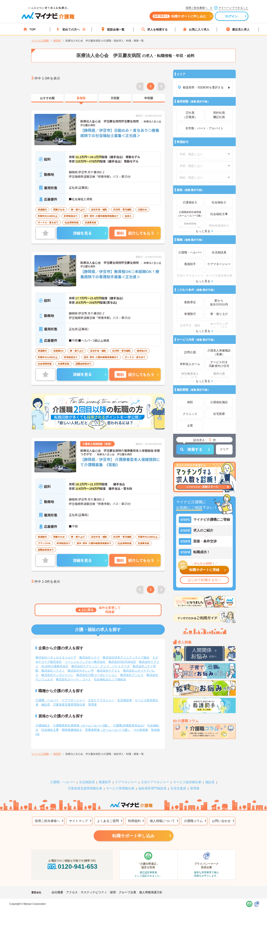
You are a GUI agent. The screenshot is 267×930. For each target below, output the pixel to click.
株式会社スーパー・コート (73, 679)
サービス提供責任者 (187, 782)
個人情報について (162, 821)
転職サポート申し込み (133, 835)
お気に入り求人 (199, 29)
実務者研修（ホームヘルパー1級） (108, 729)
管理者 (92, 704)
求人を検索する (157, 29)
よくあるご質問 (108, 821)
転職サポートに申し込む (180, 16)
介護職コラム (193, 821)
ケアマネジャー (126, 782)
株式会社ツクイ (89, 657)
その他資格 (141, 729)
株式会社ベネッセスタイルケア (55, 657)
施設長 (45, 704)
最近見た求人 (241, 29)
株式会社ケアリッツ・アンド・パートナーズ (100, 666)
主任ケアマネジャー (101, 700)
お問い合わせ (221, 821)
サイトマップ (78, 821)
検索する (195, 449)
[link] (47, 98)
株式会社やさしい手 (81, 670)
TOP (32, 29)
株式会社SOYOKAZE (122, 661)
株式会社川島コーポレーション (96, 675)
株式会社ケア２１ (108, 670)
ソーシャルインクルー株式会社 (85, 661)
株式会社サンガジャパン (57, 675)
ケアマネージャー (73, 700)
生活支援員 (178, 788)
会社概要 (57, 892)
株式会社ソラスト (53, 670)
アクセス (72, 892)
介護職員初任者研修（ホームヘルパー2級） (81, 725)
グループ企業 (127, 892)
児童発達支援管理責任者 (69, 704)
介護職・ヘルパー (47, 700)
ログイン (231, 16)
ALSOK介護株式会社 (54, 666)
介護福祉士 (42, 725)
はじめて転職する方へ (204, 580)
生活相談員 (124, 700)
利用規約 (134, 821)
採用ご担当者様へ (47, 821)
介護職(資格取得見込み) (128, 725)
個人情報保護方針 (150, 892)
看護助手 (105, 782)
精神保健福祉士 (72, 729)
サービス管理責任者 (120, 788)
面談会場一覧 (116, 29)
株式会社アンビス (132, 675)
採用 (113, 892)
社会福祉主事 (50, 729)
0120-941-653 (77, 866)
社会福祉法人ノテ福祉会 (110, 679)
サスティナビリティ (94, 892)
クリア (224, 449)
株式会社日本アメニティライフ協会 (126, 657)
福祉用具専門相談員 (152, 788)
